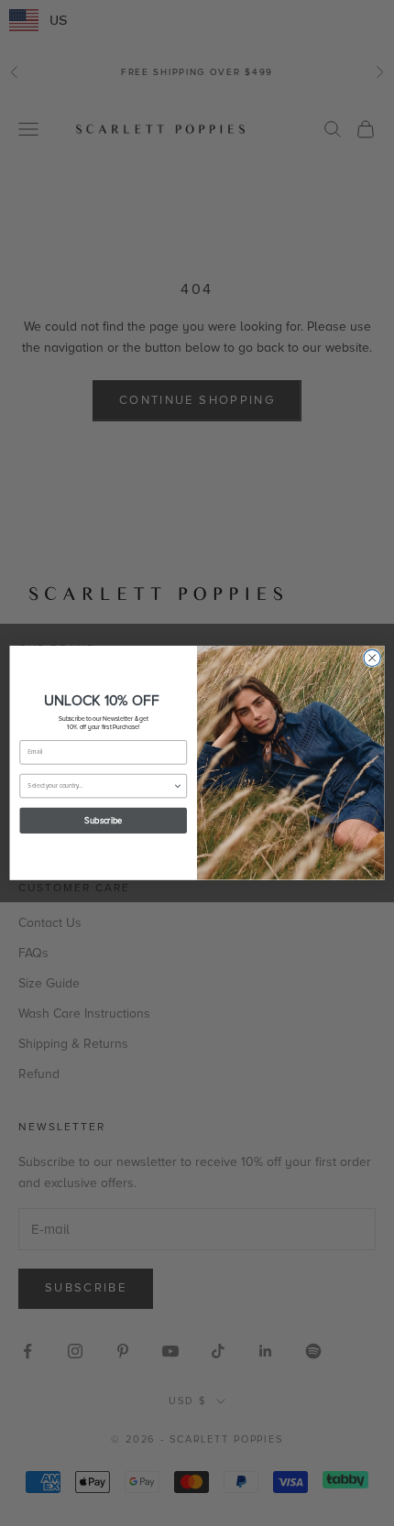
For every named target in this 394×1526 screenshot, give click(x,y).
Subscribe (103, 820)
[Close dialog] (372, 657)
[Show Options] (177, 786)
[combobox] (99, 786)
